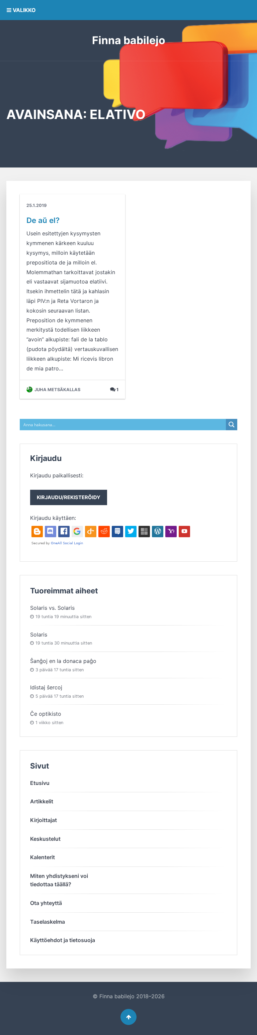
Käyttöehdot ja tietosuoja (62, 940)
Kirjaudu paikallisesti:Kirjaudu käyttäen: (65, 496)
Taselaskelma (47, 921)
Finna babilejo (128, 40)
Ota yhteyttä (46, 903)
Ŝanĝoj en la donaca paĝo (63, 661)
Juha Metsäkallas (56, 389)
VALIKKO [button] (23, 10)
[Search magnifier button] (231, 424)
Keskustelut (45, 838)
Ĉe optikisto (45, 713)
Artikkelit (41, 801)
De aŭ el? (43, 220)
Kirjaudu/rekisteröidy (68, 497)
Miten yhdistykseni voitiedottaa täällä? (59, 880)
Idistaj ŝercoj (46, 687)
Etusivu (40, 783)
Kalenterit (42, 857)
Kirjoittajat (43, 820)
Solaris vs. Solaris (52, 607)
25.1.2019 (36, 205)
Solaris (38, 634)
